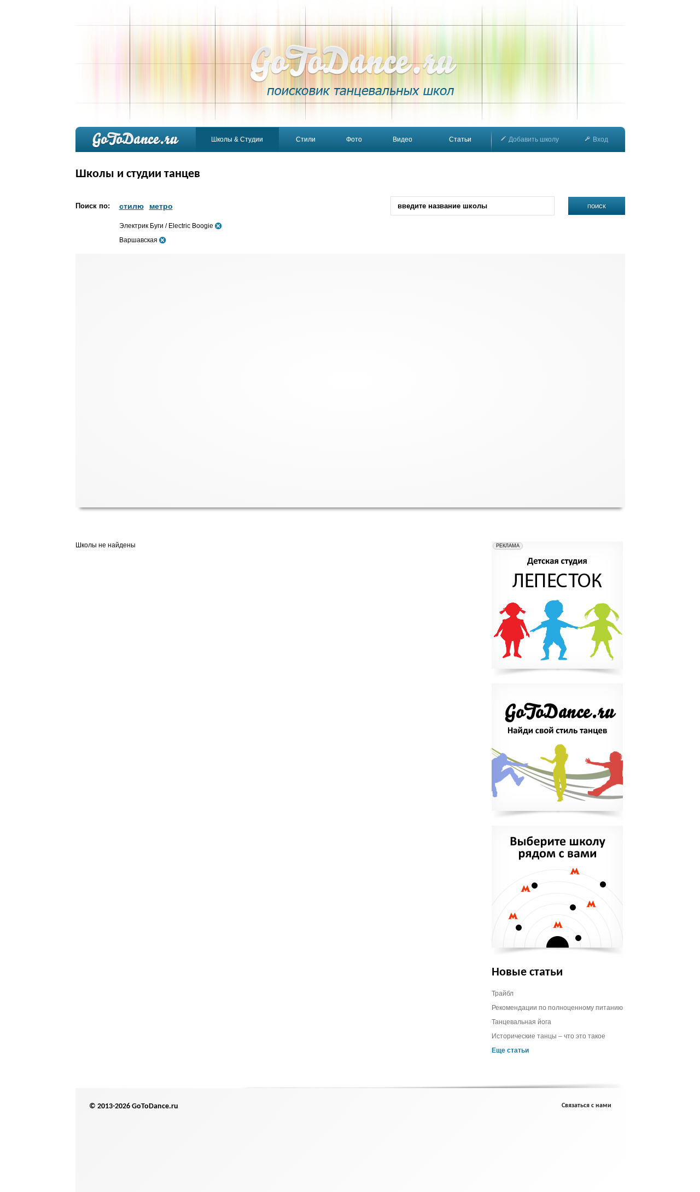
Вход (600, 139)
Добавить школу (534, 139)
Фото (354, 139)
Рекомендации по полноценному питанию (557, 1008)
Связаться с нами (586, 1105)
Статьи (460, 139)
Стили (306, 139)
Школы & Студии (237, 139)
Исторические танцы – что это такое (548, 1036)
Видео (402, 139)
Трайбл (503, 993)
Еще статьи (510, 1050)
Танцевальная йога (521, 1022)
